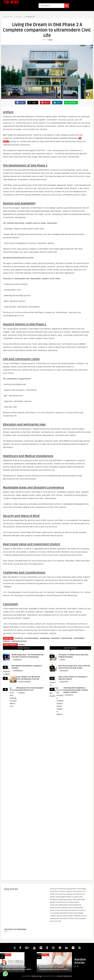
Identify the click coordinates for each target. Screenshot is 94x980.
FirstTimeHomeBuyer (31, 638)
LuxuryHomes (55, 638)
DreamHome (19, 638)
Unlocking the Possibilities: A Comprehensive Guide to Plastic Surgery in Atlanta (75, 690)
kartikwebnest (18, 670)
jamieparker (64, 670)
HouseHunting (45, 638)
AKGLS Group (37, 976)
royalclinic (21, 692)
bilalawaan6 (17, 659)
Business (22, 645)
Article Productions (64, 976)
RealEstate (6, 641)
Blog (8, 955)
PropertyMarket (79, 638)
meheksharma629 (24, 681)
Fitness (45, 955)
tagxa (50, 40)
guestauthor (64, 681)
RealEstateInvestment (19, 641)
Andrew (62, 659)
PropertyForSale (66, 638)
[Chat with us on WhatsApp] (5, 974)
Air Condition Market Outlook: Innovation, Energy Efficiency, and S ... (17, 968)
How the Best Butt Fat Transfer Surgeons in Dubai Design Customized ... (55, 968)
